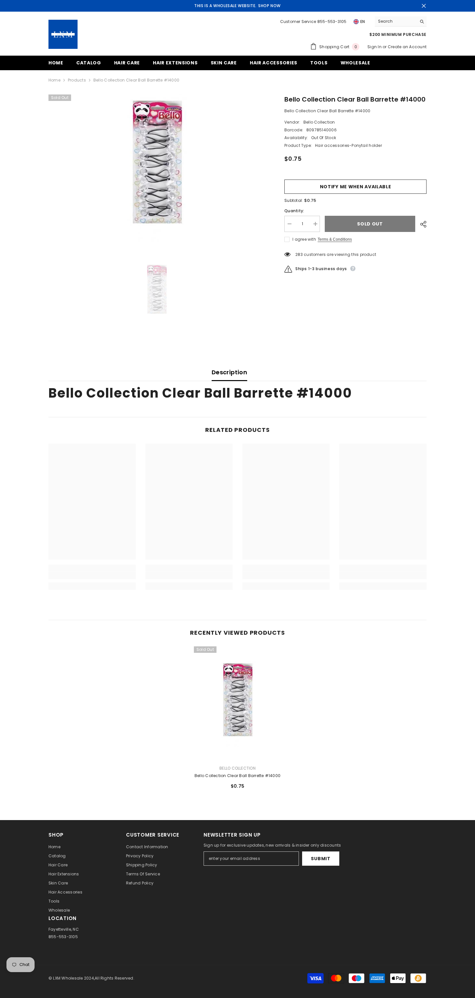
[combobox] (396, 21)
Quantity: (294, 211)
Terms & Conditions (335, 239)
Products (77, 80)
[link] (92, 575)
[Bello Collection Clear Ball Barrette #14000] (237, 703)
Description (229, 372)
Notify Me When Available (355, 186)
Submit (320, 858)
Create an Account (407, 46)
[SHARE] (421, 224)
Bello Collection (319, 122)
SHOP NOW (269, 5)
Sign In (375, 46)
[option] (156, 168)
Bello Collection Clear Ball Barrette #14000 (237, 775)
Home (54, 80)
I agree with (304, 239)
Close (424, 6)
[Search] (401, 21)
